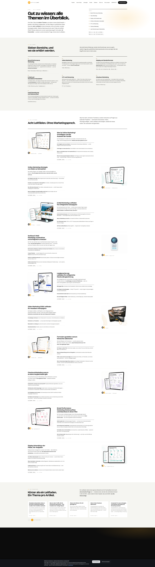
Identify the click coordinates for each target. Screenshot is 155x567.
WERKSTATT (114, 2)
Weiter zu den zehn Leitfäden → (96, 32)
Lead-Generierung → (32, 101)
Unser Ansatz (79, 2)
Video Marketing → (66, 67)
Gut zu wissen (107, 2)
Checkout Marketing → (101, 84)
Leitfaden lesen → (61, 159)
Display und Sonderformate (95, 18)
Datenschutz (70, 565)
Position (73, 2)
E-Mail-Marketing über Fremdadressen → (37, 86)
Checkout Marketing (94, 26)
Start (29, 9)
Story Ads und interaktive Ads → (103, 69)
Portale (90, 2)
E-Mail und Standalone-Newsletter (97, 21)
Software (95, 2)
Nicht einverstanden (106, 561)
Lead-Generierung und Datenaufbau (97, 29)
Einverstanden (96, 561)
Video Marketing (93, 15)
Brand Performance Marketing (96, 13)
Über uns (101, 2)
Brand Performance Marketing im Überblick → (38, 70)
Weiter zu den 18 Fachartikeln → (96, 34)
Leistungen (85, 2)
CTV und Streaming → (66, 86)
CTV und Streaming (94, 23)
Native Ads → (114, 69)
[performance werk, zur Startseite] (33, 2)
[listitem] (37, 509)
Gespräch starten (122, 2)
